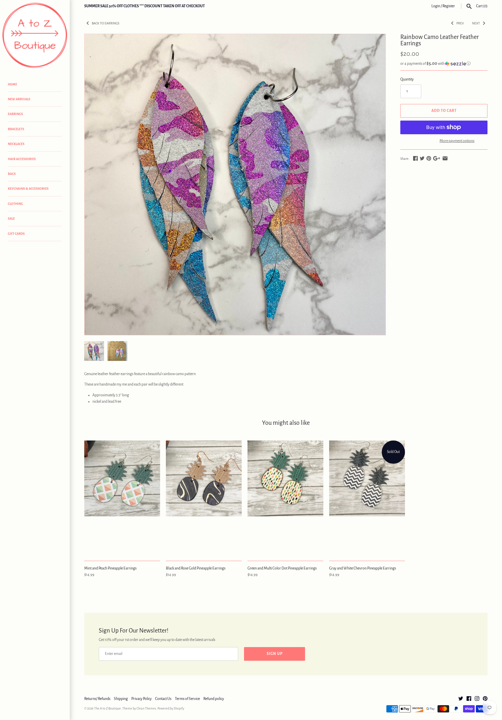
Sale (11, 218)
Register (448, 6)
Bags (12, 173)
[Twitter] (460, 699)
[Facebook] (469, 699)
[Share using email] (445, 158)
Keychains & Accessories (28, 188)
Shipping (121, 699)
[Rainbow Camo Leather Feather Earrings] (235, 184)
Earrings (15, 114)
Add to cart (444, 111)
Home (12, 84)
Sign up (275, 654)
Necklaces (16, 144)
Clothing (15, 203)
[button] (443, 63)
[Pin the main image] (428, 158)
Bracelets (16, 129)
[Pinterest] (485, 699)
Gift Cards (16, 233)
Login (435, 6)
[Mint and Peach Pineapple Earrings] (122, 497)
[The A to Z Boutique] (35, 35)
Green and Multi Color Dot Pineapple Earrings (282, 568)
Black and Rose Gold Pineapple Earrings (195, 568)
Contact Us (163, 699)
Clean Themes (146, 708)
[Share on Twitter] (422, 158)
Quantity (407, 79)
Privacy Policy (141, 699)
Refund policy (213, 699)
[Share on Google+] (436, 158)
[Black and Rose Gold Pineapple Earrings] (204, 497)
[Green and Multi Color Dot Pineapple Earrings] (285, 497)
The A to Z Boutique (107, 708)
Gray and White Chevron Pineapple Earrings (362, 568)
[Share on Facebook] (415, 158)
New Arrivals (19, 99)
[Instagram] (477, 699)
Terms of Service (187, 699)
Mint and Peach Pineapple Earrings (110, 568)
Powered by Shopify (170, 708)
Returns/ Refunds (97, 699)
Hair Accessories (22, 159)
